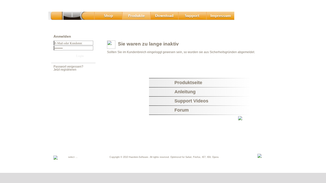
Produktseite (188, 82)
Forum (181, 110)
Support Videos (191, 100)
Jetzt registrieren (64, 69)
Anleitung (185, 91)
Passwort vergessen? (68, 66)
